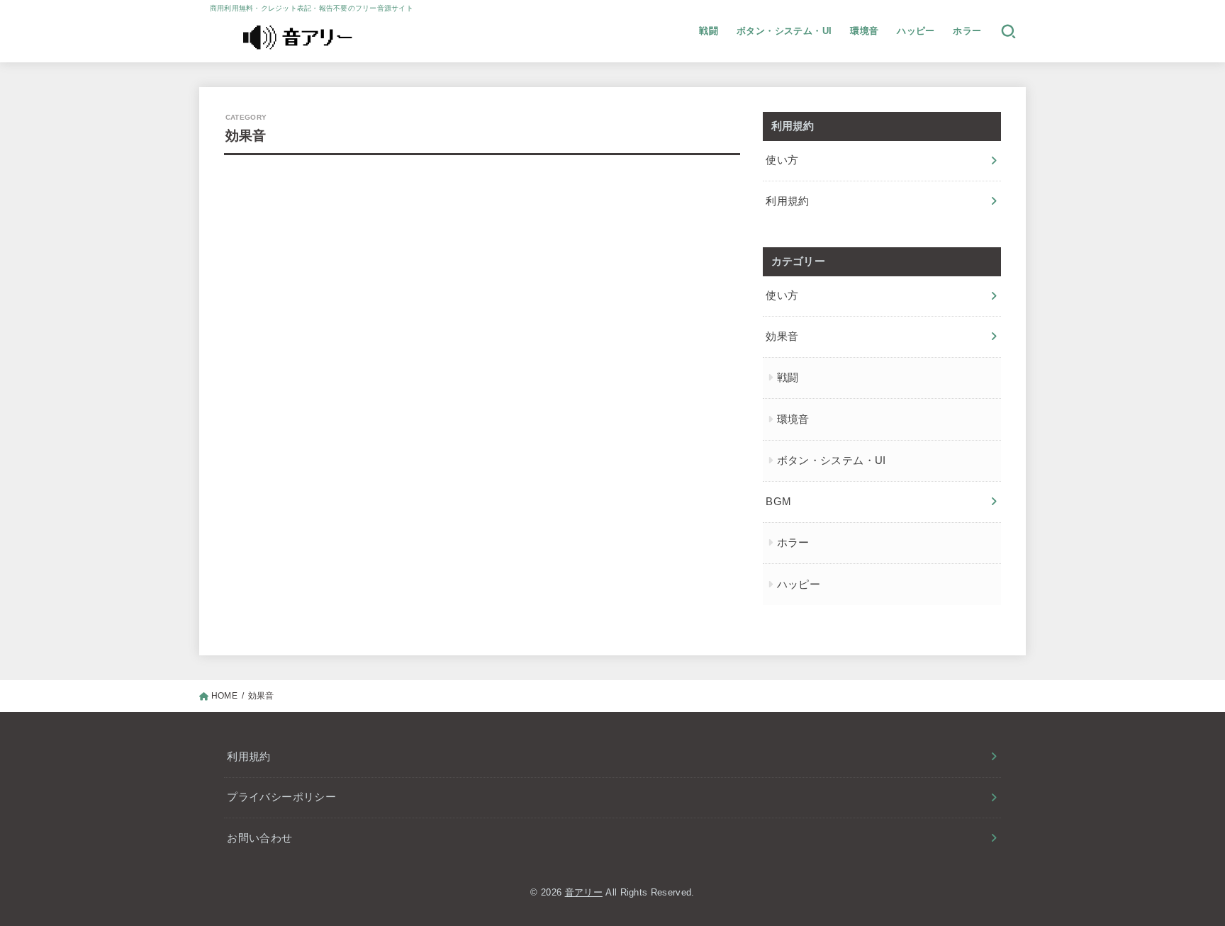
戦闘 (708, 31)
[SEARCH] (1008, 31)
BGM (778, 501)
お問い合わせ (259, 838)
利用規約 (787, 201)
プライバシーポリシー (281, 797)
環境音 (864, 31)
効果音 (782, 336)
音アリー (584, 892)
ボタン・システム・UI (784, 31)
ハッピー (916, 31)
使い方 (782, 160)
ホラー (967, 31)
